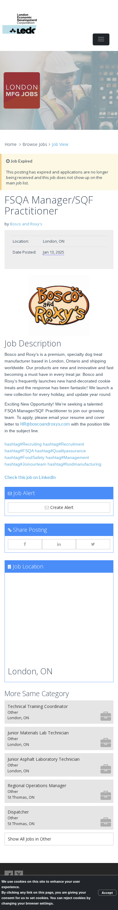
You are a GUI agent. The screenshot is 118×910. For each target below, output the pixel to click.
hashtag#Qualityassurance (60, 450)
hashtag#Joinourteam (25, 464)
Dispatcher (21, 817)
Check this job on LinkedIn (30, 477)
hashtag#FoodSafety (24, 457)
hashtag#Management (67, 457)
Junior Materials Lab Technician (38, 738)
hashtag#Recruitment (63, 444)
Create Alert (61, 507)
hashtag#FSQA (19, 450)
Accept (107, 893)
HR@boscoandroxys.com (45, 424)
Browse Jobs (34, 144)
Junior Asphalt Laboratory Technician (44, 765)
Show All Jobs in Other (29, 839)
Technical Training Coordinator (38, 712)
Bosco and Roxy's (26, 224)
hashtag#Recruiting (23, 444)
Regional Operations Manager (37, 791)
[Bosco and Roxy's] (59, 305)
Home (11, 144)
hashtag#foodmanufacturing (74, 464)
